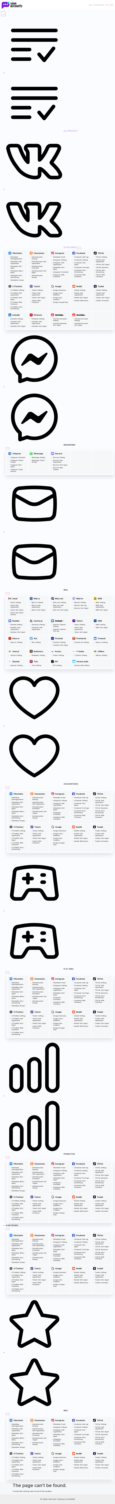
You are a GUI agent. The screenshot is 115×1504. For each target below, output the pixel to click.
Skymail (15, 661)
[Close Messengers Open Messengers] (7, 448)
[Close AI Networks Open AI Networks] (7, 1229)
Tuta (36, 661)
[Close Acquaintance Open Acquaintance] (7, 787)
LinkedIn (16, 315)
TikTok (101, 253)
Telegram (16, 453)
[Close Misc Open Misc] (7, 1414)
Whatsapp (38, 453)
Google (58, 286)
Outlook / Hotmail (59, 621)
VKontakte (17, 253)
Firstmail (59, 638)
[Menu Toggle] (3, 13)
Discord (58, 453)
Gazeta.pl (38, 621)
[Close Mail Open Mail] (7, 593)
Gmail (14, 598)
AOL (35, 638)
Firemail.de (81, 638)
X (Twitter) (17, 286)
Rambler (16, 621)
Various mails (82, 661)
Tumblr (101, 286)
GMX (100, 621)
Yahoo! (79, 621)
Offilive (101, 651)
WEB (100, 598)
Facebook (80, 253)
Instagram (59, 253)
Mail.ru (37, 598)
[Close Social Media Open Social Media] (79, 248)
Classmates (39, 253)
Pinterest (38, 315)
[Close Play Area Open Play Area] (7, 972)
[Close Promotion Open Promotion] (7, 1157)
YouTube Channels (59, 315)
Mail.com (59, 598)
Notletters (38, 651)
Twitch (37, 286)
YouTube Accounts (80, 315)
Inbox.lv (15, 638)
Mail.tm (79, 598)
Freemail (101, 638)
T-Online (80, 651)
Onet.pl (15, 651)
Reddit (79, 286)
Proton (58, 651)
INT (56, 661)
